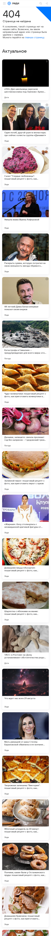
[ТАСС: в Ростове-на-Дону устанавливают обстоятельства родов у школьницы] (25, 645)
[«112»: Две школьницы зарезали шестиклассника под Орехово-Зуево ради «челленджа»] (25, 79)
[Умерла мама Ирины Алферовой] (25, 210)
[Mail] (9, 3)
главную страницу (34, 37)
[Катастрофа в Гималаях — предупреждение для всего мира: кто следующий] (25, 341)
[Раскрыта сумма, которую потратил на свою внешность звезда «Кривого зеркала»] (25, 254)
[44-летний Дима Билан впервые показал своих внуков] (25, 297)
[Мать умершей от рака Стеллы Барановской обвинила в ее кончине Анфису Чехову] (25, 732)
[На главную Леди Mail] (15, 3)
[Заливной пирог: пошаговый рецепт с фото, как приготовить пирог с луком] (25, 471)
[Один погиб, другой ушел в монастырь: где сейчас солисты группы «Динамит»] (25, 123)
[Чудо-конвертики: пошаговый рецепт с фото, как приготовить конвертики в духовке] (25, 384)
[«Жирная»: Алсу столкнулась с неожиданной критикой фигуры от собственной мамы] (25, 515)
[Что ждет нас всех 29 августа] (25, 689)
